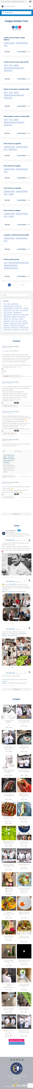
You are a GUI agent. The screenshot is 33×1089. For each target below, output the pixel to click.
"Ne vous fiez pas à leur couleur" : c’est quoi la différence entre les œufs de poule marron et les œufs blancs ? (9, 458)
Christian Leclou (18, 306)
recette (19, 323)
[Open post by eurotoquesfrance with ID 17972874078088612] (24, 737)
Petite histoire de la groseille (12, 143)
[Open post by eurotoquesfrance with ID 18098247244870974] (9, 927)
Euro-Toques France (7, 310)
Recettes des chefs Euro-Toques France (14, 68)
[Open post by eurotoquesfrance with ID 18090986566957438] (9, 1021)
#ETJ (14, 632)
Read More (7, 51)
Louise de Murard (22, 51)
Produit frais (6, 323)
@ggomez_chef (6, 591)
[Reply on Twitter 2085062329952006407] (2, 577)
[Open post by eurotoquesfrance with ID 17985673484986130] (24, 927)
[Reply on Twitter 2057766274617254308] (3, 686)
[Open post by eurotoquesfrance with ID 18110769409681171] (24, 903)
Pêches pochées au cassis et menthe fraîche (16, 116)
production (24, 321)
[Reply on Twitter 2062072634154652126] (3, 668)
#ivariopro (16, 420)
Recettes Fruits (8, 71)
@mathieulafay (14, 591)
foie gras (17, 310)
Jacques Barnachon (17, 312)
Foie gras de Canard (24, 310)
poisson (12, 321)
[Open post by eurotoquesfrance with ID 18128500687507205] (9, 975)
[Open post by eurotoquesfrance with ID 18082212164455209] (24, 879)
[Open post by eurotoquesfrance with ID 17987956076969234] (24, 999)
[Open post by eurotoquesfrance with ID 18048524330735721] (9, 903)
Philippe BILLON (7, 321)
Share (30, 376)
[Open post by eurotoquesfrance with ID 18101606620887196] (24, 761)
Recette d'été (6, 325)
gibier (5, 312)
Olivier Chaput (15, 319)
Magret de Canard (7, 316)
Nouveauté (6, 319)
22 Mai (25, 673)
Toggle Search (9, 12)
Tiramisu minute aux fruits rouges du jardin (16, 62)
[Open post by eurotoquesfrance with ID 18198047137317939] (24, 785)
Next (23, 285)
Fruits (5, 46)
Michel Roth (14, 316)
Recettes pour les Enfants (10, 265)
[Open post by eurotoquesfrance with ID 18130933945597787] (24, 833)
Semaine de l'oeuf (14, 327)
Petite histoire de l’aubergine (12, 210)
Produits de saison (13, 323)
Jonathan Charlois (16, 314)
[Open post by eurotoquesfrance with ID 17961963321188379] (24, 711)
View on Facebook (24, 376)
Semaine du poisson (16, 329)
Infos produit (9, 312)
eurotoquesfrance (8, 705)
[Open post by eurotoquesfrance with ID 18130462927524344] (24, 809)
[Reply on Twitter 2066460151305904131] (3, 624)
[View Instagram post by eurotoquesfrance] (14, 717)
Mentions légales (16, 1078)
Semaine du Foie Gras (24, 327)
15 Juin (25, 581)
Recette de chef (13, 325)
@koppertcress (6, 634)
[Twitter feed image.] (16, 564)
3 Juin (25, 629)
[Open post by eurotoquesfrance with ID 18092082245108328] (9, 711)
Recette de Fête (21, 325)
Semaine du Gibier (7, 329)
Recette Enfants (7, 327)
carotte (8, 304)
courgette (16, 308)
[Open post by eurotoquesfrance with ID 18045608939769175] (24, 951)
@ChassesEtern (22, 683)
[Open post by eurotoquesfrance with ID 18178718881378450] (9, 999)
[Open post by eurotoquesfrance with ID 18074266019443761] (9, 737)
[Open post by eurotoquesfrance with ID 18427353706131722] (9, 785)
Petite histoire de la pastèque (12, 188)
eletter (21, 308)
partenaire (21, 319)
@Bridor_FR (14, 634)
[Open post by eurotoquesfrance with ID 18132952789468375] (24, 1021)
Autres (5, 65)
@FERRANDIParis (13, 584)
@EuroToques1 (19, 540)
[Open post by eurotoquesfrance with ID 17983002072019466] (9, 761)
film (13, 310)
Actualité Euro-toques (9, 43)
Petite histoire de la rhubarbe (12, 166)
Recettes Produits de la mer (11, 268)
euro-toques (26, 308)
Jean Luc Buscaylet (7, 314)
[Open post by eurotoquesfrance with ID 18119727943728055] (24, 975)
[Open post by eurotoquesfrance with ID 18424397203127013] (9, 951)
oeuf (10, 319)
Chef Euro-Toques (14, 304)
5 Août (24, 540)
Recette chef (25, 323)
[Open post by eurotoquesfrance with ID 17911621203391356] (9, 879)
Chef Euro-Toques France (8, 306)
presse (20, 321)
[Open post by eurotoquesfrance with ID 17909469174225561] (9, 855)
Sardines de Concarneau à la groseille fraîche (16, 89)
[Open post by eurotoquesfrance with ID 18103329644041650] (9, 809)
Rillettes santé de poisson (11, 259)
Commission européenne (8, 308)
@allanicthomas (22, 591)
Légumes (16, 65)
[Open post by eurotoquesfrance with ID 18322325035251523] (24, 855)
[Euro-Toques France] (9, 6)
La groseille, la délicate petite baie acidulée (16, 235)
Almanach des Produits (21, 43)
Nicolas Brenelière (21, 316)
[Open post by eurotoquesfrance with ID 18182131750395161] (9, 833)
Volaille (26, 329)
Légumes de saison (24, 314)
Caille (5, 304)
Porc (16, 321)
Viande (22, 329)
